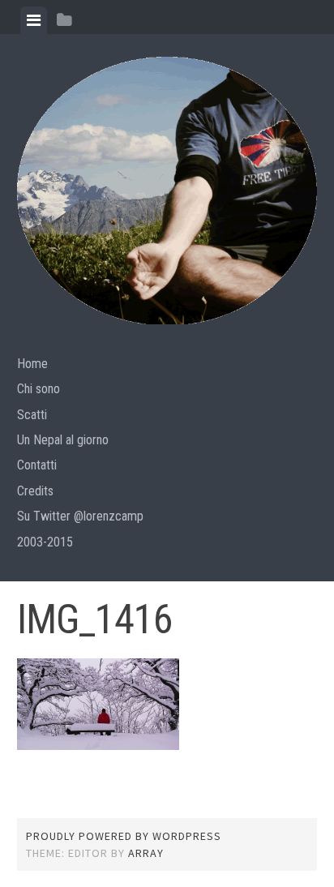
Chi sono (38, 388)
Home (32, 363)
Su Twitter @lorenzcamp (80, 516)
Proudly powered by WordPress (123, 836)
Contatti (37, 465)
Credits (35, 491)
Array (146, 853)
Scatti (32, 414)
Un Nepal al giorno (63, 440)
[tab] (33, 20)
